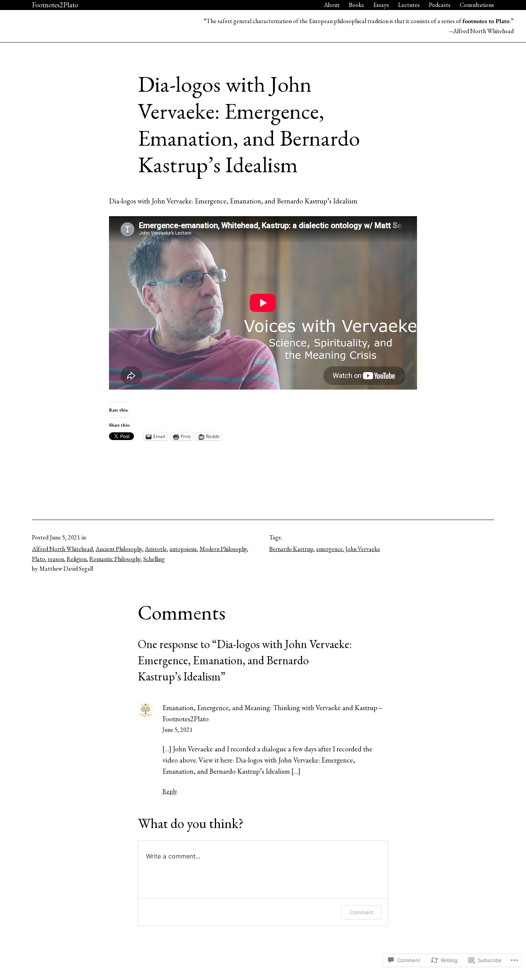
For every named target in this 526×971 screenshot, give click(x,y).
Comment (361, 912)
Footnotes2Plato (55, 4)
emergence (329, 549)
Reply (169, 791)
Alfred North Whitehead (62, 549)
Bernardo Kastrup (291, 549)
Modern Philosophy (223, 549)
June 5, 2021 (177, 730)
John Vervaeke (362, 549)
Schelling (154, 559)
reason (56, 559)
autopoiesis (183, 549)
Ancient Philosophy (118, 549)
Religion (77, 559)
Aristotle (156, 549)
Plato (38, 559)
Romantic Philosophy (115, 559)
